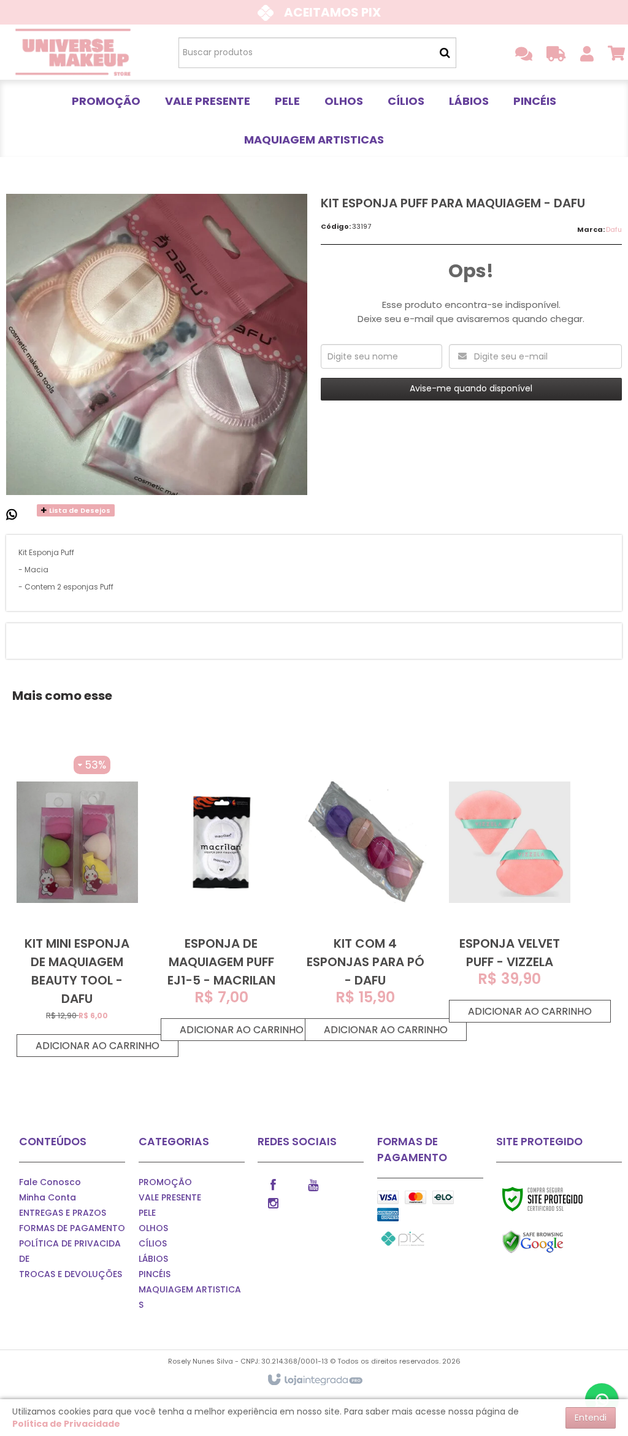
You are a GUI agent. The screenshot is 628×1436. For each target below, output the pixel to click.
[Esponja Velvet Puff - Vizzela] (509, 889)
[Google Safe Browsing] (559, 1242)
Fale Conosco (50, 1182)
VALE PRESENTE (170, 1197)
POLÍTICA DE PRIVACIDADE (70, 1251)
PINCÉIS (154, 1274)
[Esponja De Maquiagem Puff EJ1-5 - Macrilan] (221, 898)
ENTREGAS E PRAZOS (62, 1213)
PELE (147, 1213)
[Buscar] (445, 53)
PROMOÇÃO (165, 1182)
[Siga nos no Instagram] (273, 1202)
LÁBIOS (153, 1259)
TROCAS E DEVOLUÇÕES (70, 1274)
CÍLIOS (153, 1243)
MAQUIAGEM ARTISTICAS (190, 1297)
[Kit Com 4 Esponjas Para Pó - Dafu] (365, 898)
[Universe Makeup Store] (73, 52)
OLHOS (153, 1228)
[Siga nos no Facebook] (273, 1184)
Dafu (614, 229)
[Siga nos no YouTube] (312, 1184)
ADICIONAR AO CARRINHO (97, 1046)
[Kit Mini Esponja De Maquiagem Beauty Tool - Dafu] (77, 906)
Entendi (591, 1417)
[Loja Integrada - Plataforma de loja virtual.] (314, 1380)
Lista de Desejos (78, 510)
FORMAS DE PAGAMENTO (72, 1228)
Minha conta (47, 1197)
